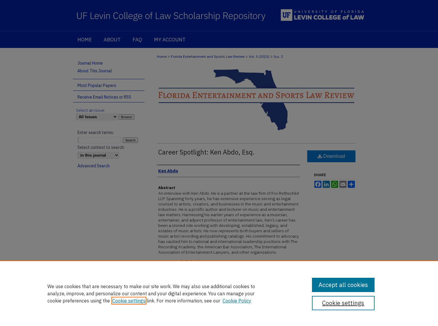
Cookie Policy (237, 301)
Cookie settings (128, 301)
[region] (219, 293)
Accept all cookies (343, 285)
